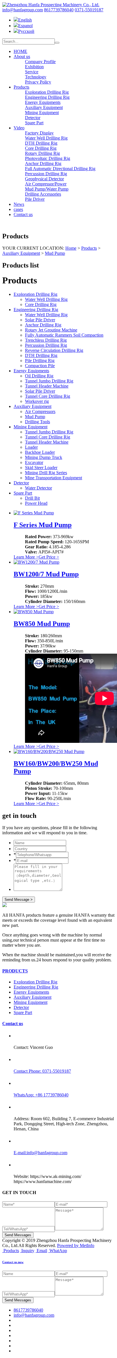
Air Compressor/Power (45, 183)
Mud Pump (55, 253)
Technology (35, 76)
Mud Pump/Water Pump (46, 189)
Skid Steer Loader (41, 467)
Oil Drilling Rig (39, 375)
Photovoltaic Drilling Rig (47, 158)
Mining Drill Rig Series (46, 472)
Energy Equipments (42, 102)
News (19, 204)
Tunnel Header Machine (46, 386)
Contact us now (13, 1262)
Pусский (26, 31)
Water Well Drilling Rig (46, 138)
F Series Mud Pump (43, 525)
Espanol (25, 25)
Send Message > (19, 899)
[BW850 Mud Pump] (34, 611)
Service (31, 71)
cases (18, 209)
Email (42, 1250)
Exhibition (34, 66)
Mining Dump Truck (43, 457)
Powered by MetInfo (75, 1245)
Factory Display (39, 133)
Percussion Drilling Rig (46, 173)
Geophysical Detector (44, 178)
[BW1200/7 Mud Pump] (36, 562)
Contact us (23, 214)
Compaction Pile (40, 365)
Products (21, 87)
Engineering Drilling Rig (47, 97)
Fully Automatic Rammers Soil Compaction (64, 335)
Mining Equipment (42, 112)
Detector (32, 117)
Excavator (34, 462)
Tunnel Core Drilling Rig (47, 396)
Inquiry (27, 1250)
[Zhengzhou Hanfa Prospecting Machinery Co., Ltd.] (50, 4)
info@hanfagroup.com (22, 9)
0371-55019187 (89, 9)
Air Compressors (40, 411)
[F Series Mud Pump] (34, 512)
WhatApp (58, 1250)
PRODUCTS (15, 970)
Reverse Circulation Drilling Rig (54, 350)
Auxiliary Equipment (44, 107)
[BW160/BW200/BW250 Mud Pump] (49, 751)
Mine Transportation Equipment (53, 477)
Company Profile (40, 61)
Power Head (36, 503)
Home (70, 248)
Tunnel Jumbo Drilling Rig (49, 380)
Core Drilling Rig (41, 148)
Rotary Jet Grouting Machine (51, 330)
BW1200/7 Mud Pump (46, 574)
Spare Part (34, 122)
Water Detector (38, 488)
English (25, 20)
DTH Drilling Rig (41, 143)
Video (19, 127)
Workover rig (37, 401)
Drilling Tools (37, 421)
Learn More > (26, 557)
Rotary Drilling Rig (42, 153)
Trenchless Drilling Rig (46, 340)
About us (22, 56)
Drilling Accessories (43, 194)
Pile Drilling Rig (40, 360)
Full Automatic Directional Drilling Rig (60, 168)
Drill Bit (32, 498)
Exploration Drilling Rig (47, 92)
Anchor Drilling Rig (43, 163)
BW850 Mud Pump (42, 623)
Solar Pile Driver (40, 319)
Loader (31, 447)
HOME (20, 51)
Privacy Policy (38, 82)
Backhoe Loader (40, 452)
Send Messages (18, 1235)
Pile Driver (35, 199)
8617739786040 (59, 9)
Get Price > (49, 557)
